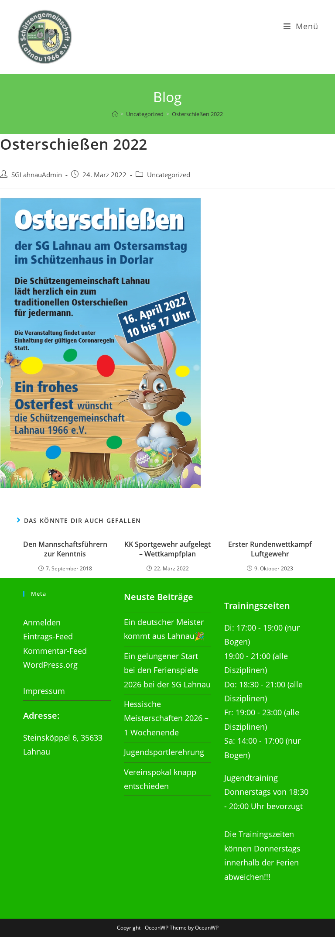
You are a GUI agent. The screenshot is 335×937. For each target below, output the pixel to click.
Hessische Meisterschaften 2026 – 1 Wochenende (166, 718)
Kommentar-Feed (55, 650)
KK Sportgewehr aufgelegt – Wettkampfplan (167, 549)
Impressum (44, 691)
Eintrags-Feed (48, 636)
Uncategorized (168, 175)
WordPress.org (50, 664)
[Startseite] (115, 114)
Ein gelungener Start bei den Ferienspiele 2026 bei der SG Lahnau (167, 670)
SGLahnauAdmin (36, 175)
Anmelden (42, 622)
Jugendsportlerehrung (164, 752)
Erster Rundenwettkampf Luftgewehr (270, 549)
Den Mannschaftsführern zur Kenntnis (65, 549)
